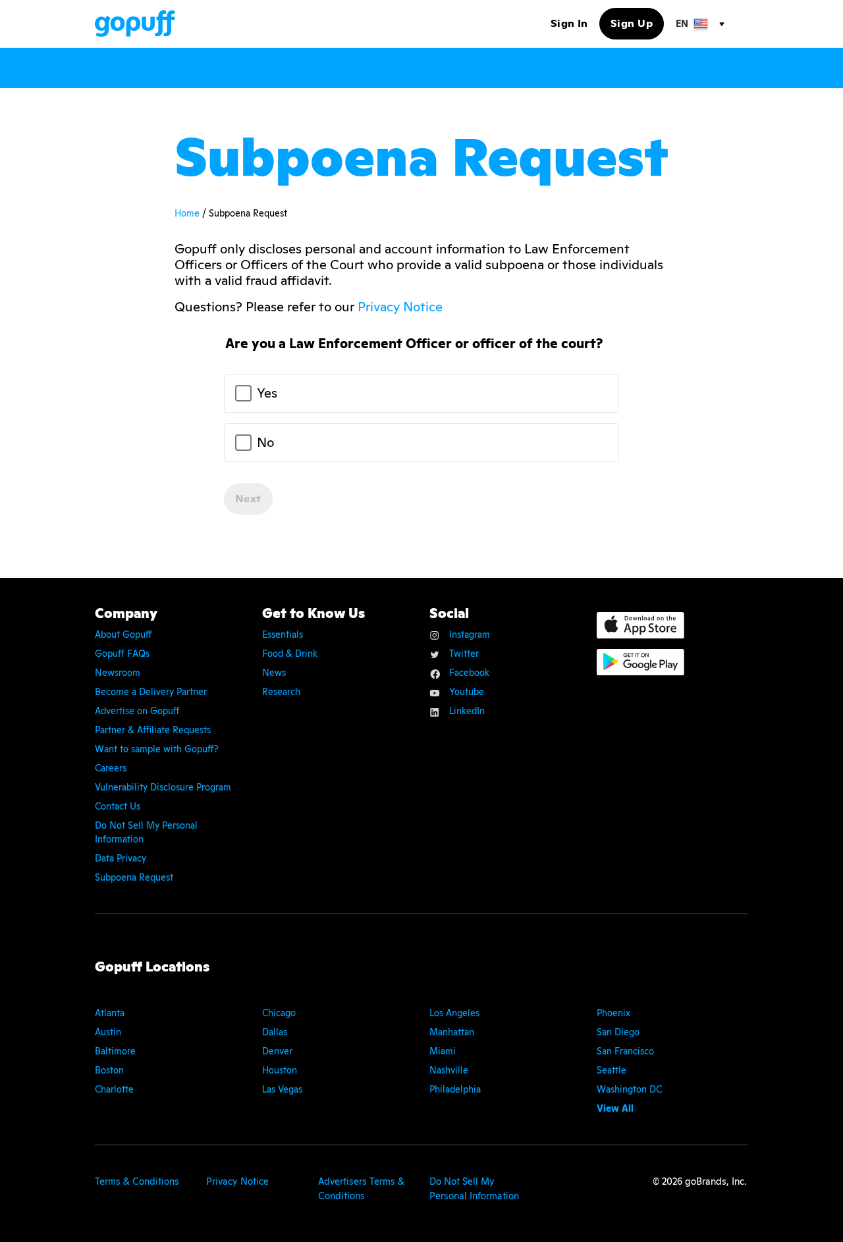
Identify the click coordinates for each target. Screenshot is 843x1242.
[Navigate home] (135, 23)
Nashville (448, 1070)
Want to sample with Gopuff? (157, 749)
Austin (108, 1032)
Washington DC (629, 1089)
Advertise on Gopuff (137, 711)
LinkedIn (467, 711)
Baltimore (115, 1051)
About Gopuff (123, 634)
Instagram (469, 634)
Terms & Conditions (137, 1181)
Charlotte (114, 1089)
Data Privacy (120, 858)
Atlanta (109, 1013)
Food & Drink (289, 654)
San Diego (618, 1032)
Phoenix (613, 1013)
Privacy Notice (400, 306)
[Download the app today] (640, 625)
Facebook (469, 673)
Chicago (279, 1013)
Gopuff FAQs (122, 654)
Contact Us (117, 806)
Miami (442, 1051)
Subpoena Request (134, 877)
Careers (110, 768)
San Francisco (625, 1051)
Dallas (274, 1032)
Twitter (464, 654)
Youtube (466, 692)
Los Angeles (454, 1013)
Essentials (282, 634)
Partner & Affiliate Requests (153, 730)
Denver (277, 1051)
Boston (109, 1070)
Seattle (611, 1070)
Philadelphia (455, 1089)
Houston (279, 1070)
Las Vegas (282, 1089)
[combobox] (699, 23)
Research (281, 692)
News (274, 673)
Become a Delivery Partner (151, 692)
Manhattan (451, 1032)
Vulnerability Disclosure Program (163, 787)
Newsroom (117, 673)
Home (188, 213)
